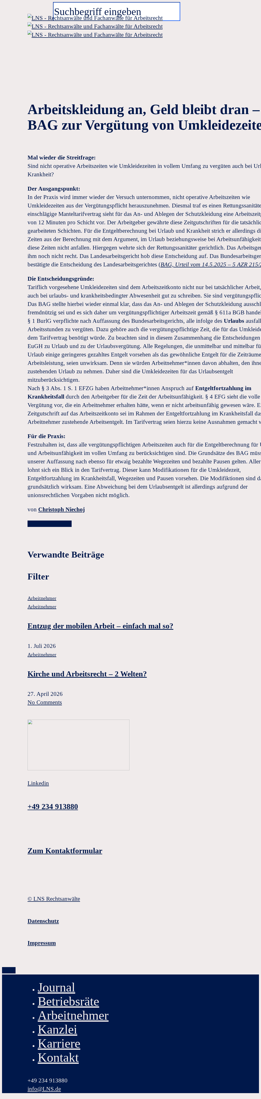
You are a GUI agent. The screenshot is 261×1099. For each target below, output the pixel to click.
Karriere (59, 1043)
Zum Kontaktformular (65, 850)
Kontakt (58, 1057)
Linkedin (38, 783)
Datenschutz (43, 921)
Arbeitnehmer (42, 598)
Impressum (42, 943)
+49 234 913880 (53, 806)
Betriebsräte (68, 1001)
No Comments (45, 702)
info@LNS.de (44, 1089)
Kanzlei (57, 1029)
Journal (56, 987)
